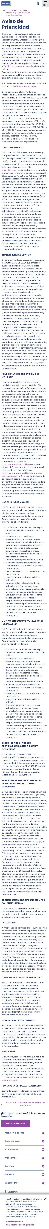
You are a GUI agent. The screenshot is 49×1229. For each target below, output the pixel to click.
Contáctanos (12, 1182)
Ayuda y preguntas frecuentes (18, 13)
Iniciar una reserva (15, 1123)
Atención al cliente (19, 10)
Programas (11, 1157)
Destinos (9, 1166)
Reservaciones (12, 1141)
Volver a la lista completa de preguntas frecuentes (25, 1104)
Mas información (14, 1221)
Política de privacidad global (18, 66)
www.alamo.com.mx (11, 170)
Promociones (11, 1149)
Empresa (9, 1174)
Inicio (5, 10)
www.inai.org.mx (9, 1080)
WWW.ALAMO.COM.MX (25, 86)
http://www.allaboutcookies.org (17, 464)
